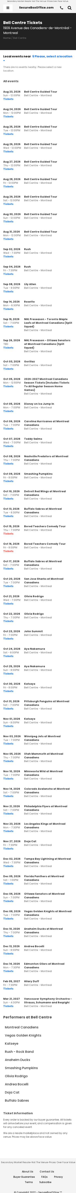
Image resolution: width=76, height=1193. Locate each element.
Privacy (58, 1177)
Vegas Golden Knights (23, 1035)
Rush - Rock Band (19, 1051)
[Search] (69, 8)
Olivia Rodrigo (16, 1076)
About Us (27, 1171)
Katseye (11, 1043)
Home (7, 38)
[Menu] (8, 7)
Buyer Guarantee (24, 1177)
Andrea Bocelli (16, 1084)
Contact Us (47, 1171)
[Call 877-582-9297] (61, 8)
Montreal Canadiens (22, 1027)
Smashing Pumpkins (21, 1068)
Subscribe (45, 1182)
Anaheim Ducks (17, 1059)
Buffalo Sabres (17, 1100)
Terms (29, 1182)
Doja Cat (12, 1092)
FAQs (44, 1177)
